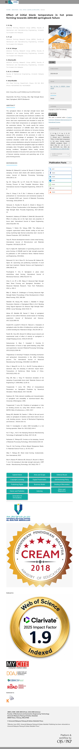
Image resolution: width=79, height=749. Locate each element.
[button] (60, 169)
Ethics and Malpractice (62, 490)
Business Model (39, 484)
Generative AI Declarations (17, 496)
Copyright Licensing (17, 479)
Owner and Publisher (17, 491)
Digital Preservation (39, 479)
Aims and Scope (39, 475)
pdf (52, 62)
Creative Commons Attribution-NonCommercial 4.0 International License (60, 120)
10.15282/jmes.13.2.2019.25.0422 (59, 149)
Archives (15, 9)
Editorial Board (62, 475)
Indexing (39, 491)
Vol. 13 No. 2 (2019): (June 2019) (29, 9)
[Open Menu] (6, 2)
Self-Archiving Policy (62, 479)
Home (8, 9)
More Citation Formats (57, 154)
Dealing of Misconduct (61, 484)
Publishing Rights (17, 484)
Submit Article (17, 475)
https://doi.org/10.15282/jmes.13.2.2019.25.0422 (25, 92)
